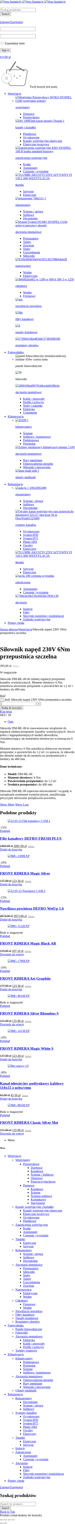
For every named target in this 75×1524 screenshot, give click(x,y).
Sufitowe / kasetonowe (37, 436)
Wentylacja (25, 629)
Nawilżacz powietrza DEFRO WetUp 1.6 (32, 908)
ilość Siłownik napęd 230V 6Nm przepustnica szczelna (38, 699)
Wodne (27, 272)
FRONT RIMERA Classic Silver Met (29, 1123)
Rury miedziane (32, 460)
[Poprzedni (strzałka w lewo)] (1, 1523)
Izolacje (27, 609)
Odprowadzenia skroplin (38, 463)
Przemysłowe (31, 117)
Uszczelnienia (31, 252)
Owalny (28, 545)
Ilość (3, 696)
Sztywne (28, 191)
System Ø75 (30, 538)
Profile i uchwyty (33, 402)
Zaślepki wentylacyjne (36, 619)
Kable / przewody (34, 398)
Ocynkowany (31, 531)
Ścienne (28, 433)
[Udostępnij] (9, 1519)
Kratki (27, 164)
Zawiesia (28, 245)
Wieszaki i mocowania (36, 467)
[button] (11, 849)
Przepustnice (30, 238)
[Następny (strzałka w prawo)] (5, 1523)
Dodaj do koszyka (12, 707)
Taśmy (27, 242)
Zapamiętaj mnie (14, 43)
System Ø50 (30, 535)
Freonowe (29, 296)
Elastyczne (29, 195)
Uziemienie (30, 412)
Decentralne (30, 218)
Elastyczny (29, 548)
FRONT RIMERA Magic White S (26, 1048)
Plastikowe (29, 134)
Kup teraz (6, 711)
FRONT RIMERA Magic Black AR (28, 943)
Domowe (28, 114)
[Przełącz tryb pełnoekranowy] (5, 1519)
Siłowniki (29, 255)
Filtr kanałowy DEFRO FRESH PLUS (31, 838)
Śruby (26, 249)
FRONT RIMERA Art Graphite (25, 978)
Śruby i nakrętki (32, 405)
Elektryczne (30, 276)
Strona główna (9, 629)
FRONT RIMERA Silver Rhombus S (29, 1013)
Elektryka (29, 409)
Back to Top (7, 1511)
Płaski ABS (30, 541)
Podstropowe (31, 440)
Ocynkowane (31, 137)
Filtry (26, 612)
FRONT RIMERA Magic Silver (25, 873)
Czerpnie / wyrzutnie (35, 171)
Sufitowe (28, 215)
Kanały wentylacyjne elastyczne (42, 141)
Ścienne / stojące (33, 211)
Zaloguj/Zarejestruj (11, 22)
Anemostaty (30, 168)
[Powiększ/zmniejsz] (1, 1519)
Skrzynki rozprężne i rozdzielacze (43, 616)
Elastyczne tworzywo (36, 144)
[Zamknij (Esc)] (13, 1519)
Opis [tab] (10, 721)
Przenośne (29, 443)
